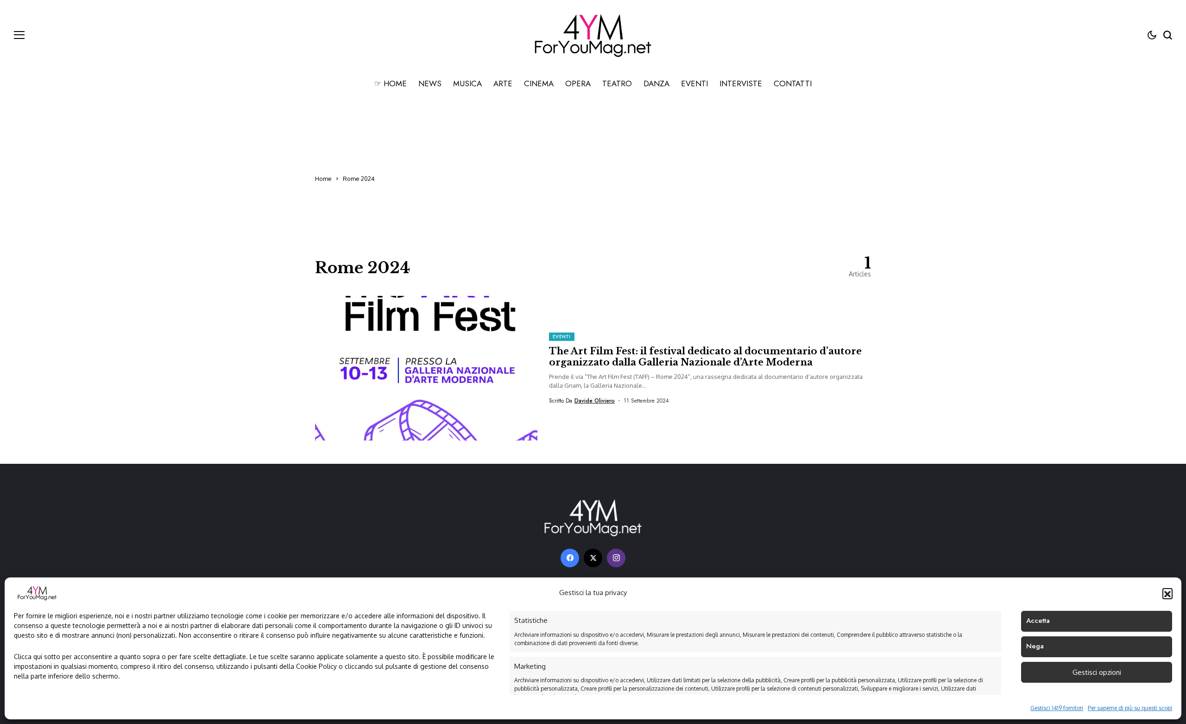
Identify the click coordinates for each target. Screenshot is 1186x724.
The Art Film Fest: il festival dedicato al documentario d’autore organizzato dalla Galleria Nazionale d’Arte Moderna (705, 357)
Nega (1035, 646)
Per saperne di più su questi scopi (1130, 708)
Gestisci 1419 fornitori (1056, 708)
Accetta (1038, 620)
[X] (593, 558)
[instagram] (616, 558)
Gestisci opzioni (1096, 672)
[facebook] (570, 558)
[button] (1167, 593)
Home (323, 178)
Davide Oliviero (594, 400)
